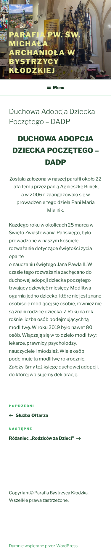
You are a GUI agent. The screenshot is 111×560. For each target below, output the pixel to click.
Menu (58, 87)
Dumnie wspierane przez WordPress (43, 545)
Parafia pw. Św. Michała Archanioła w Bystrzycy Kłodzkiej (45, 53)
